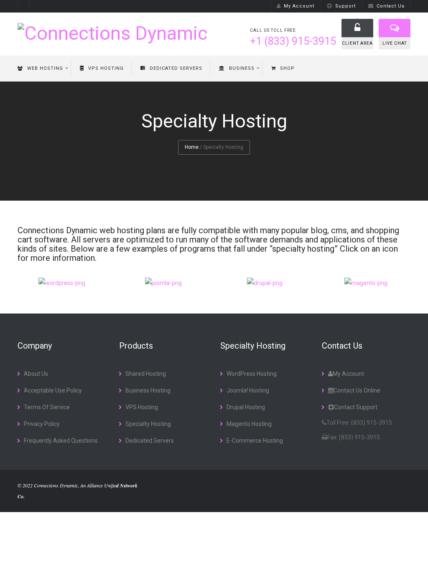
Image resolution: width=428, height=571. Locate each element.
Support (345, 6)
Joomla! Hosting (248, 390)
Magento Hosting (249, 424)
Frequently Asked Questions (61, 440)
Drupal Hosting (246, 407)
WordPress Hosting (252, 373)
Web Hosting (45, 68)
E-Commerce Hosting (255, 440)
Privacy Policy (42, 424)
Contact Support (355, 407)
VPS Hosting (106, 68)
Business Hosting (148, 390)
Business (242, 68)
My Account (299, 6)
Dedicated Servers (176, 68)
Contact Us (391, 6)
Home (192, 147)
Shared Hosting (145, 373)
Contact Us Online (357, 390)
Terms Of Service (47, 407)
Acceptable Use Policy (53, 390)
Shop (287, 68)
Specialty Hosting (148, 424)
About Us (36, 373)
